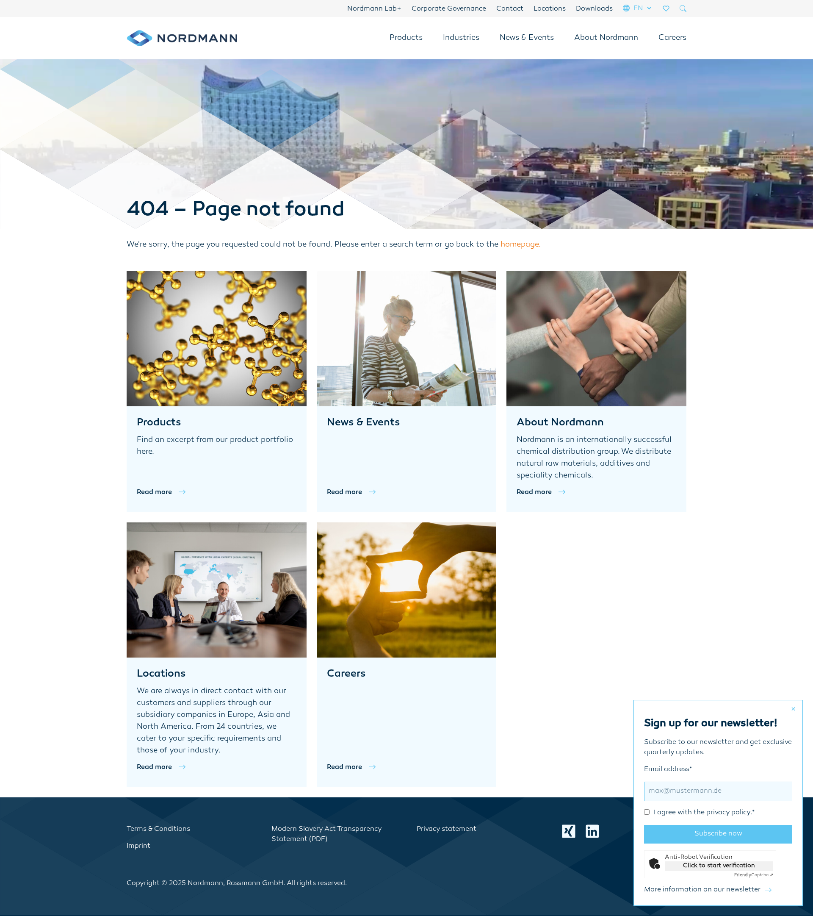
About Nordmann (606, 38)
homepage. (521, 245)
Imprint (138, 846)
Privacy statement (446, 829)
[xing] (568, 831)
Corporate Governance (449, 9)
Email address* (699, 791)
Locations (550, 9)
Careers (672, 38)
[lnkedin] (592, 831)
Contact (509, 9)
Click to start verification (719, 866)
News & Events (527, 38)
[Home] (182, 38)
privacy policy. (729, 812)
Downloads (594, 9)
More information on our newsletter (702, 890)
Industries (461, 38)
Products (406, 38)
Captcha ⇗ (753, 875)
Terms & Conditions (158, 829)
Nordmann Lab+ (374, 9)
